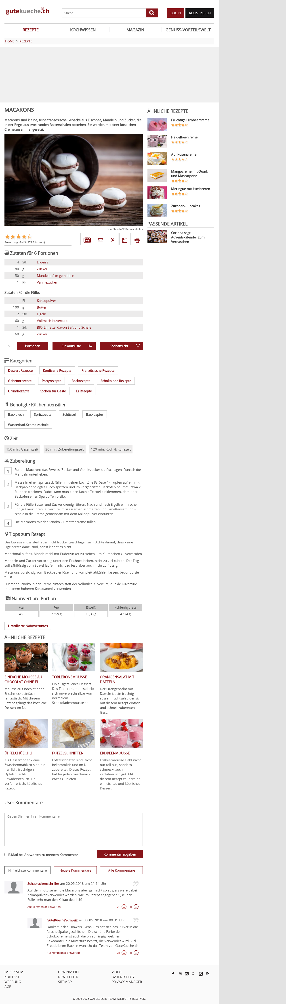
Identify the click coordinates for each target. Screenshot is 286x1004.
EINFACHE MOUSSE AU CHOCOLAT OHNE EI (23, 679)
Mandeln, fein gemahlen (55, 275)
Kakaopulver (46, 300)
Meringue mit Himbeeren (190, 188)
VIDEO (117, 972)
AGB (7, 986)
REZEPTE (31, 29)
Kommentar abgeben (120, 854)
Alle (121, 870)
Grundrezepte (18, 391)
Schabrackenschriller (43, 883)
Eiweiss (42, 262)
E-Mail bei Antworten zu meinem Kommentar (42, 854)
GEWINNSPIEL (69, 972)
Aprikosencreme (183, 154)
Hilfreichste (27, 870)
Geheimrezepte (20, 380)
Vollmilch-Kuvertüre (52, 320)
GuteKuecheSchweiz (62, 920)
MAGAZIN (135, 29)
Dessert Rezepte (20, 370)
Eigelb (41, 314)
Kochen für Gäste (53, 391)
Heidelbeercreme (184, 137)
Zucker (42, 269)
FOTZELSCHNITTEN (68, 753)
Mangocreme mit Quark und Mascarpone (189, 173)
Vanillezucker (47, 282)
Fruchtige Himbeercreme (190, 120)
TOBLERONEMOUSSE (69, 676)
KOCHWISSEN (83, 29)
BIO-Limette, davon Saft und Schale (64, 327)
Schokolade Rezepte (116, 380)
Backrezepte (81, 380)
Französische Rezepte (98, 370)
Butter (41, 307)
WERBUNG (12, 981)
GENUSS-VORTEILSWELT (188, 29)
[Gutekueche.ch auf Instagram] (187, 973)
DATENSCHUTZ (123, 977)
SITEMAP (65, 981)
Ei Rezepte (84, 391)
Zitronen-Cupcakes (185, 206)
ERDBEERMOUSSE (115, 753)
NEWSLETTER (68, 977)
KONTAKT (11, 977)
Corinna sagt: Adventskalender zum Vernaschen (188, 237)
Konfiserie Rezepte (57, 370)
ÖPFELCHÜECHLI (18, 753)
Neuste (75, 870)
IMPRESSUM (13, 972)
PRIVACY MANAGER (127, 981)
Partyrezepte (51, 380)
